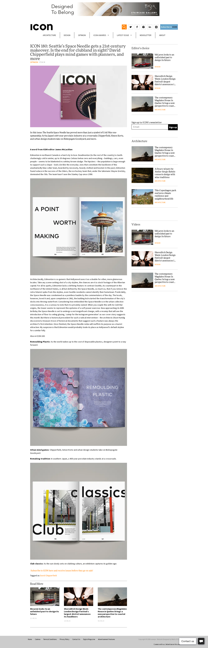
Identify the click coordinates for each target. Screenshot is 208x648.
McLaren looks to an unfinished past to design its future (44, 611)
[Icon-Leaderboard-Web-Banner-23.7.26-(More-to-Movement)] (104, 9)
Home (30, 639)
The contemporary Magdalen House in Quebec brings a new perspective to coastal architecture (112, 612)
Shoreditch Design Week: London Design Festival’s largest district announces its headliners (77, 612)
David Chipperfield (48, 575)
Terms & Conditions (50, 639)
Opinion (82, 35)
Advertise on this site (173, 644)
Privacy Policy (64, 639)
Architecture (49, 35)
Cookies (37, 639)
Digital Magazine (89, 639)
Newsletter (145, 35)
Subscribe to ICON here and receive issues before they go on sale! (61, 571)
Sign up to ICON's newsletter (147, 122)
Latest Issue (123, 35)
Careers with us (159, 644)
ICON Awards (99, 35)
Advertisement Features (106, 639)
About (162, 35)
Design (67, 35)
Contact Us (76, 639)
